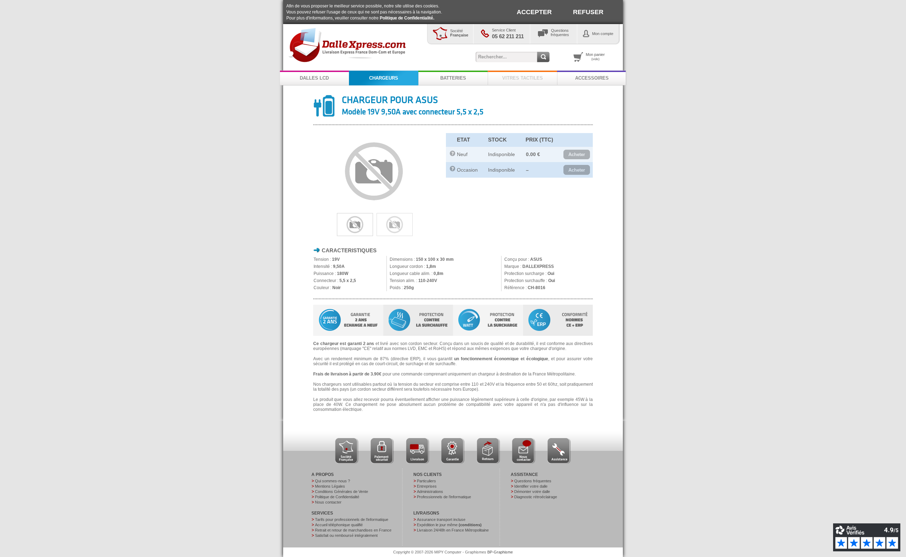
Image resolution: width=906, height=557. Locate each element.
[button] (576, 155)
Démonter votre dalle (532, 491)
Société (459, 33)
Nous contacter (328, 502)
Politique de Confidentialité (337, 497)
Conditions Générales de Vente (341, 491)
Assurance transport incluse (441, 519)
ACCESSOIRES (592, 78)
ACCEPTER (534, 12)
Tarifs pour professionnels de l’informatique (351, 519)
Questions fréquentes (532, 481)
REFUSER (588, 12)
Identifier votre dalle (530, 486)
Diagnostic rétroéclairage (535, 497)
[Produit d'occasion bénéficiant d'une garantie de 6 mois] (452, 170)
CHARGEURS (383, 78)
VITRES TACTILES (522, 78)
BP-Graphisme (500, 552)
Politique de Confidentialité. (407, 18)
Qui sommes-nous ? (332, 481)
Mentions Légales (330, 486)
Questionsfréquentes (560, 32)
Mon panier (595, 56)
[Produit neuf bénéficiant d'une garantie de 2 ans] (452, 154)
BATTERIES (453, 78)
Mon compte (602, 33)
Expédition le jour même (449, 525)
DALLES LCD (314, 78)
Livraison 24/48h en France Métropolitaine (453, 530)
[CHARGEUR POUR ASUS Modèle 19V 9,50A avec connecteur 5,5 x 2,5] (374, 208)
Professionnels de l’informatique (444, 497)
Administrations (430, 491)
